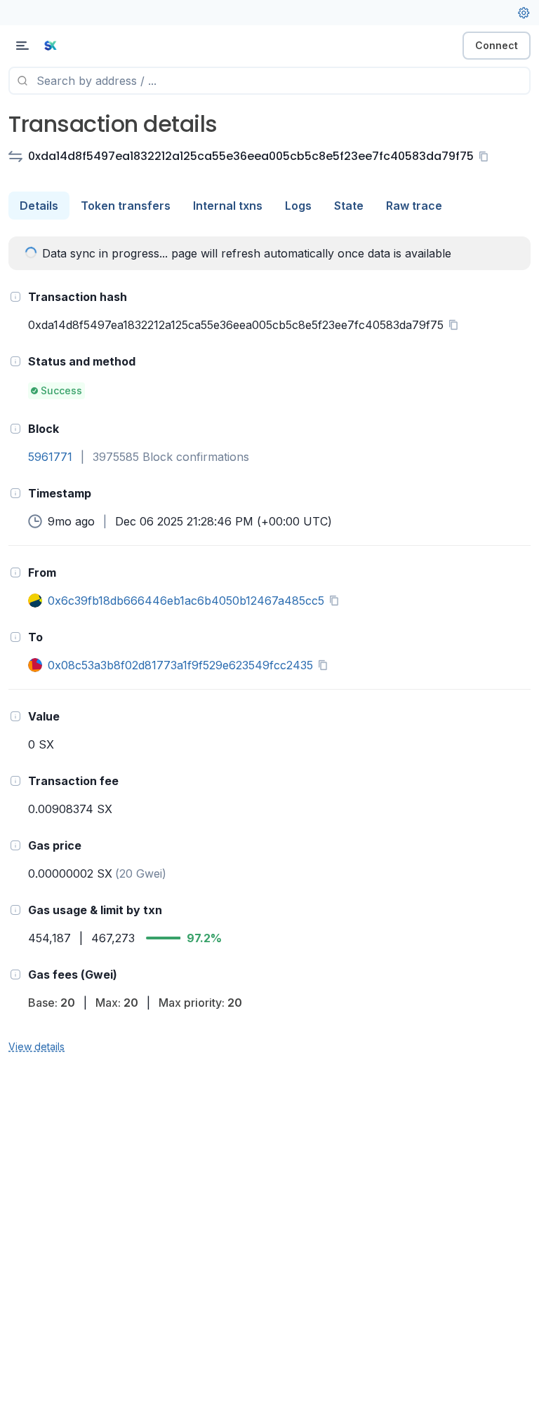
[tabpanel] (269, 645)
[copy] (486, 156)
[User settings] (524, 13)
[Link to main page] (84, 45)
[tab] (38, 206)
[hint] (15, 297)
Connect (496, 45)
